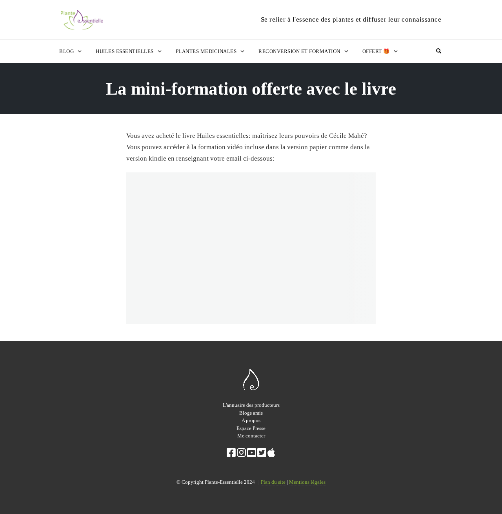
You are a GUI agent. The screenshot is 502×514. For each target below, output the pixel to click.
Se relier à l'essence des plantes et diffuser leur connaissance (351, 19)
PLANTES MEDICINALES (206, 51)
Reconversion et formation (299, 51)
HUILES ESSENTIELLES (125, 51)
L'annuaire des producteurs (251, 405)
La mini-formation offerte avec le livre (251, 89)
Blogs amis (251, 413)
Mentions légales (307, 482)
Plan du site (273, 482)
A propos (251, 420)
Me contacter (251, 436)
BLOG (66, 51)
